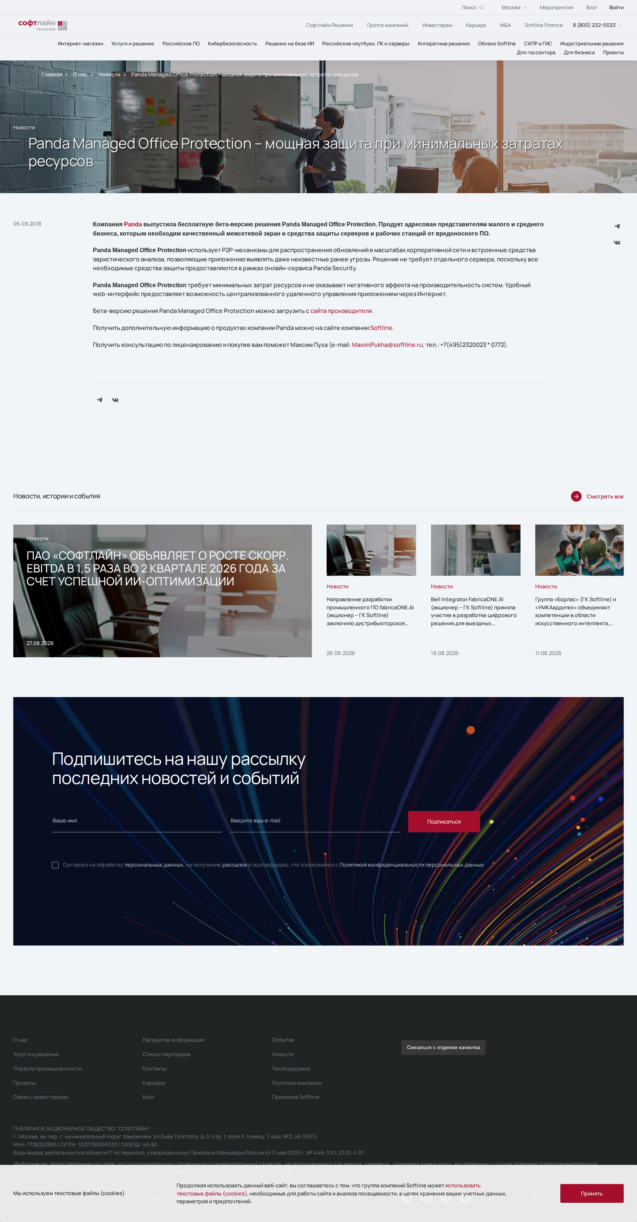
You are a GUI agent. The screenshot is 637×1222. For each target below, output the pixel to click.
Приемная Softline (296, 1096)
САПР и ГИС (538, 43)
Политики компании (297, 1082)
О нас (80, 74)
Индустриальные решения (592, 43)
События (283, 1039)
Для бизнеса (579, 52)
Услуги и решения (132, 43)
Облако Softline (497, 43)
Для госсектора (536, 52)
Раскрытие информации (173, 1039)
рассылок (234, 864)
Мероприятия (556, 7)
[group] (162, 591)
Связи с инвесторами (40, 1096)
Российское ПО (181, 43)
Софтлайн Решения (329, 25)
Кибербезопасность (232, 43)
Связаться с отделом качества (443, 1047)
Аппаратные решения (444, 43)
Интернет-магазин (80, 43)
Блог (592, 7)
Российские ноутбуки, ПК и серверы (365, 43)
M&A (505, 25)
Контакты (155, 1068)
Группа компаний (387, 25)
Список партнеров (166, 1054)
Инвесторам (437, 25)
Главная (52, 74)
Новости (109, 74)
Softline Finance (544, 25)
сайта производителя (341, 311)
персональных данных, (155, 864)
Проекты (613, 52)
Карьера (476, 25)
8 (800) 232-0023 (594, 24)
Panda (133, 224)
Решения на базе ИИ (289, 43)
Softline (381, 328)
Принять (592, 1193)
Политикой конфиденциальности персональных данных (412, 864)
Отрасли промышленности (47, 1068)
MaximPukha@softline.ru (387, 345)
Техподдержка (291, 1068)
